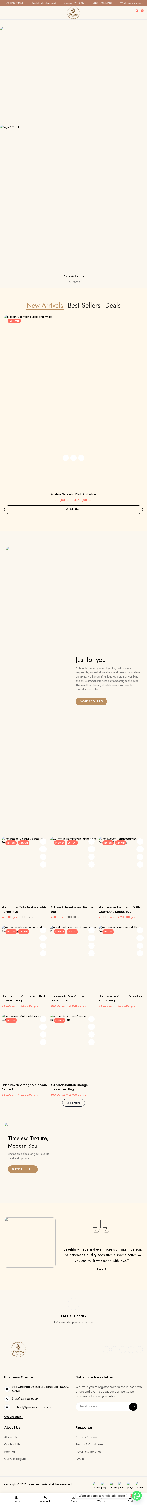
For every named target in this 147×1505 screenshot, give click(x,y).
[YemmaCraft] (73, 12)
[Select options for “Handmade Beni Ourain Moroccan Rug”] (91, 930)
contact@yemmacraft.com (31, 1407)
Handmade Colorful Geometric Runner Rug (24, 909)
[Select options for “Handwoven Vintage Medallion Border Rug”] (140, 930)
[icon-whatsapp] (122, 1349)
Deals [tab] (113, 306)
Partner (9, 1452)
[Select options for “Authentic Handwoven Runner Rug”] (91, 841)
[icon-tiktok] (139, 1349)
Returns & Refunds (88, 1452)
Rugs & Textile (73, 276)
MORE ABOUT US (91, 701)
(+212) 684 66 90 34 (25, 1399)
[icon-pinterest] (131, 1349)
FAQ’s (80, 1459)
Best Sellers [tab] (84, 306)
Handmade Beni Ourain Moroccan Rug (67, 998)
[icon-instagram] (114, 1349)
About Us (10, 1437)
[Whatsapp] (137, 1496)
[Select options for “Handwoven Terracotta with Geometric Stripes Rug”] (140, 841)
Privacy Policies (86, 1437)
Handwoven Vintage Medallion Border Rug (121, 998)
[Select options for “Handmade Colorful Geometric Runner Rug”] (43, 841)
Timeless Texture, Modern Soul (28, 1141)
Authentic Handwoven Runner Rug (71, 909)
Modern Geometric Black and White (73, 494)
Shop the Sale (23, 1169)
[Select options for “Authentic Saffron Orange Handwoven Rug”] (91, 1019)
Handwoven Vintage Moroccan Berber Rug (24, 1087)
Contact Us (12, 1444)
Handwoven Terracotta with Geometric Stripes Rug (119, 909)
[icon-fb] (106, 1349)
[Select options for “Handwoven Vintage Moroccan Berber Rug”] (43, 1019)
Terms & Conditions (89, 1444)
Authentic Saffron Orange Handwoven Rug (69, 1087)
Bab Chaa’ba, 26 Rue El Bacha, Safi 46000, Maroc (40, 1389)
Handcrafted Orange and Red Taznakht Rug (23, 998)
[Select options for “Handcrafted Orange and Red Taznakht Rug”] (43, 930)
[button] (66, 458)
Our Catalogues (15, 1459)
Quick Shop (73, 509)
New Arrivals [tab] (45, 306)
